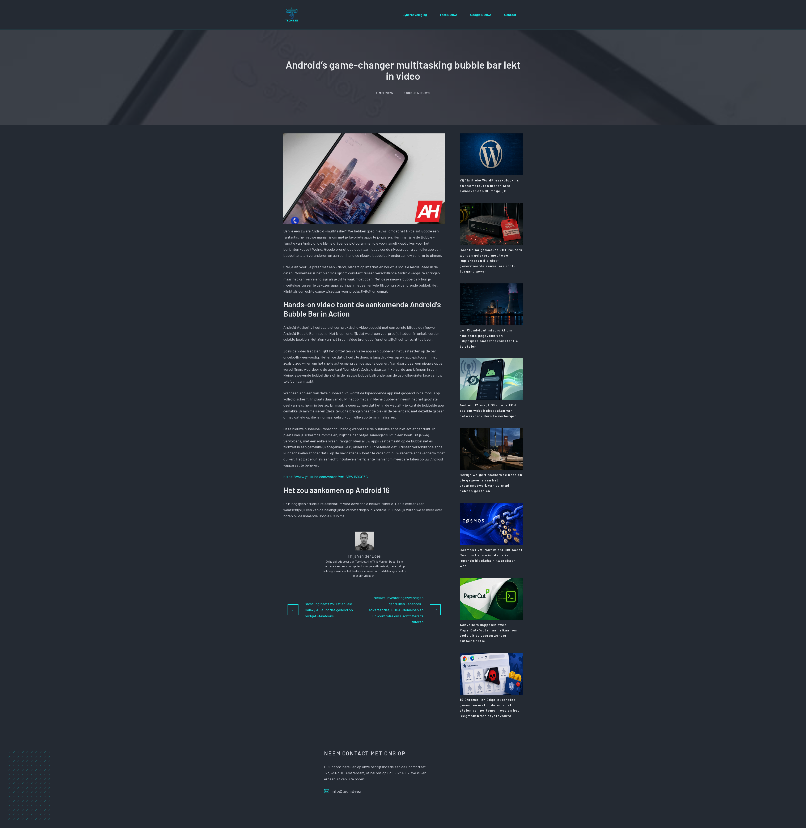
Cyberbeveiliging (415, 15)
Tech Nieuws (449, 15)
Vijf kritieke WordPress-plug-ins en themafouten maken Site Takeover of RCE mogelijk (489, 185)
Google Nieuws (481, 15)
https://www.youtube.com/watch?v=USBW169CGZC (325, 476)
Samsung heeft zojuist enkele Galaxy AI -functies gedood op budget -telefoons (329, 609)
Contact (510, 15)
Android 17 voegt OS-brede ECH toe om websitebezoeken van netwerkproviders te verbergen (488, 410)
